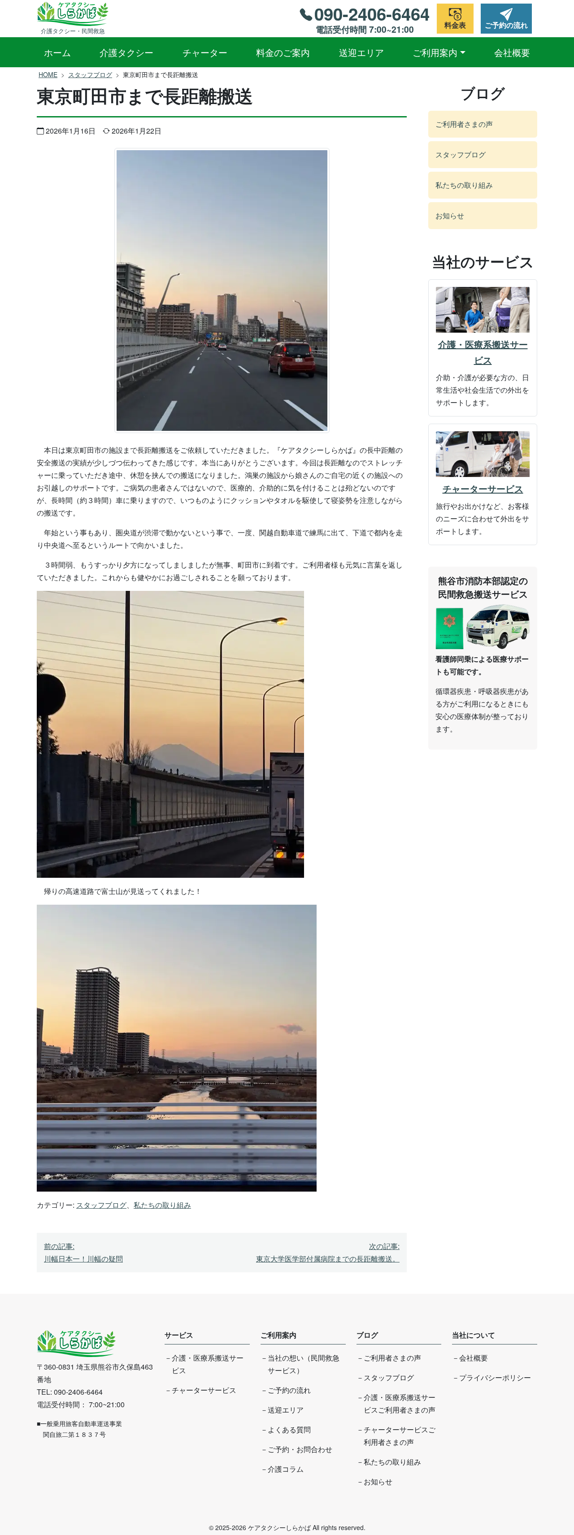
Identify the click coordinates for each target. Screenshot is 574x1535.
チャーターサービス (483, 488)
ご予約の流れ (289, 1390)
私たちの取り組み (162, 1205)
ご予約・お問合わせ (300, 1449)
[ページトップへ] (546, 1495)
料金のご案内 (283, 52)
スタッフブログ (90, 74)
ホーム (57, 52)
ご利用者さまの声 (464, 124)
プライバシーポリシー (495, 1377)
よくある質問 (289, 1429)
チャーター (205, 52)
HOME (48, 74)
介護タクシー (126, 52)
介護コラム (286, 1469)
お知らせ (449, 215)
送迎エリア (361, 52)
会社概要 (512, 52)
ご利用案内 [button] (435, 52)
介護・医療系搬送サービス (483, 352)
